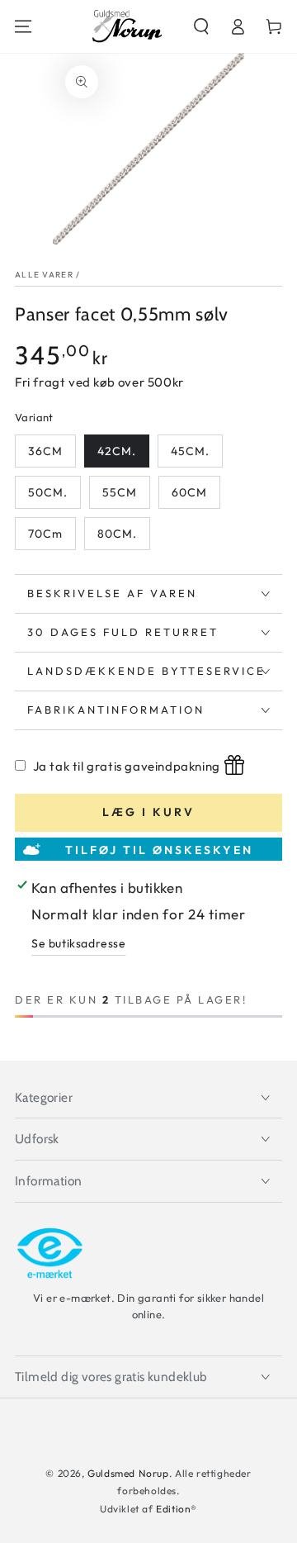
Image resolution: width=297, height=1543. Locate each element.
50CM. (48, 492)
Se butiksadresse (78, 943)
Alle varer (44, 274)
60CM (189, 492)
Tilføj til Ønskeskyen (159, 850)
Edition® (176, 1509)
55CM (119, 492)
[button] (201, 26)
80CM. (117, 533)
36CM (45, 451)
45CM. (190, 451)
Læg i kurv (148, 812)
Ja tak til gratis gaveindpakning (126, 766)
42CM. (116, 451)
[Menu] (23, 26)
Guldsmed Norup (127, 1473)
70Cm (45, 533)
